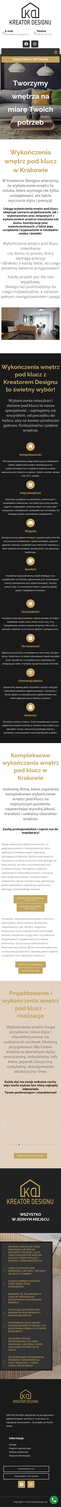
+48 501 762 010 (44, 34)
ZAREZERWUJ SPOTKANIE (30, 59)
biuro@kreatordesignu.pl (17, 34)
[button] (55, 52)
